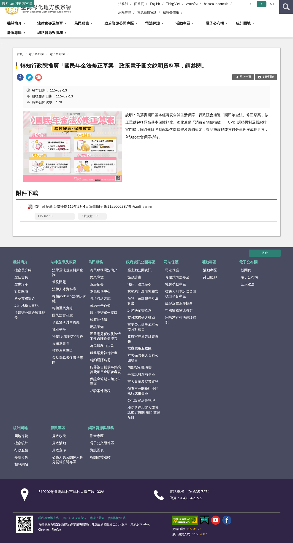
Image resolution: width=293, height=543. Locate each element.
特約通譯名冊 (100, 360)
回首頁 (139, 4)
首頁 (20, 54)
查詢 (286, 7)
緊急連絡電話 (147, 12)
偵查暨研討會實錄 (66, 322)
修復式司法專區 (177, 277)
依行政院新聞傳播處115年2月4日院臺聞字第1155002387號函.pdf (93, 206)
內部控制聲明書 (140, 367)
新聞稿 (246, 270)
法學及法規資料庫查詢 (67, 273)
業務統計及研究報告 (143, 291)
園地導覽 (21, 436)
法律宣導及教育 (50, 23)
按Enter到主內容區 (17, 3)
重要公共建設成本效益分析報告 (143, 327)
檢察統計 (21, 443)
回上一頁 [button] (245, 76)
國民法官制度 (62, 315)
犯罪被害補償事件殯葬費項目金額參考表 (105, 370)
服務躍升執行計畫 (103, 353)
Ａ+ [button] (271, 4)
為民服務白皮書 (102, 346)
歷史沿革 (21, 284)
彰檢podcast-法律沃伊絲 (69, 299)
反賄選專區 (60, 343)
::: (2, 42)
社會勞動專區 (175, 284)
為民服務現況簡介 (103, 270)
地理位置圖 (97, 518)
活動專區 (183, 23)
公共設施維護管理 (141, 400)
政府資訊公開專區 (119, 23)
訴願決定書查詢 (140, 310)
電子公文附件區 (102, 443)
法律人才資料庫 (64, 289)
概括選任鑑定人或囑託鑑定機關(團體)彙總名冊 (144, 412)
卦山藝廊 (210, 277)
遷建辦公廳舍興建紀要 (29, 315)
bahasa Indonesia (216, 4)
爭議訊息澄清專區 (141, 374)
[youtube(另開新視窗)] (215, 521)
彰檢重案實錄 (62, 308)
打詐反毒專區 (62, 350)
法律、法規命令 (140, 284)
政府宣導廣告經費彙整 (143, 339)
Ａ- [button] (251, 4)
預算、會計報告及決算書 (143, 301)
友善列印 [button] (268, 76)
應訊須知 (97, 327)
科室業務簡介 (24, 298)
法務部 (123, 4)
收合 (265, 253)
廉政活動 (59, 443)
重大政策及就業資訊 (143, 381)
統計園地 (243, 23)
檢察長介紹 (23, 270)
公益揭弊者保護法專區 (67, 360)
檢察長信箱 (171, 12)
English (155, 4)
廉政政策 (59, 436)
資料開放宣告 (117, 518)
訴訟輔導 (97, 284)
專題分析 (21, 457)
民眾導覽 (97, 277)
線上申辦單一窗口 (103, 313)
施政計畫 (134, 277)
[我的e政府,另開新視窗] (204, 521)
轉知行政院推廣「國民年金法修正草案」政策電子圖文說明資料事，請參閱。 (113, 66)
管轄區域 (21, 291)
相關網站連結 (100, 457)
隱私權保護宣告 (48, 518)
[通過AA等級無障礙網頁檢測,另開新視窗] (185, 521)
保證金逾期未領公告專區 (105, 381)
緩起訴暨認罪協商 (179, 303)
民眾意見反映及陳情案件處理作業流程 (105, 336)
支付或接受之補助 (141, 317)
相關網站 (21, 464)
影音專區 (97, 436)
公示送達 (248, 284)
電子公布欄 (215, 23)
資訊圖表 (97, 450)
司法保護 (152, 23)
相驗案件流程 (100, 391)
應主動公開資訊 (140, 270)
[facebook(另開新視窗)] (226, 521)
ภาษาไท (192, 4)
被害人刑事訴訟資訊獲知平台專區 (180, 294)
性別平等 (59, 329)
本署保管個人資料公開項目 (143, 358)
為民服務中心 (100, 291)
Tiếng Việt (173, 4)
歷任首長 (21, 277)
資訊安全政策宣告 (74, 518)
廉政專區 (14, 33)
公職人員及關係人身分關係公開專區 (67, 460)
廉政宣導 (59, 450)
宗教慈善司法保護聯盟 (180, 320)
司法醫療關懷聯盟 (179, 310)
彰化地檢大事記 (26, 305)
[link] (20, 78)
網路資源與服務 (50, 33)
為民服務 (81, 23)
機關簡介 (14, 23)
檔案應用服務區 (140, 348)
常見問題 (59, 282)
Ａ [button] (261, 4)
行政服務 (21, 450)
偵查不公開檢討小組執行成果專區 (143, 391)
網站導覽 (124, 12)
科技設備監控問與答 (67, 336)
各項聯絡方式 (100, 298)
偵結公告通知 (100, 305)
